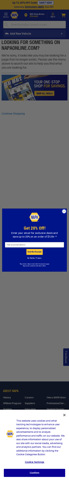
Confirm (34, 472)
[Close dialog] (64, 211)
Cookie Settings (34, 462)
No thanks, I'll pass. (34, 258)
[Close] (64, 415)
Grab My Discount (34, 252)
